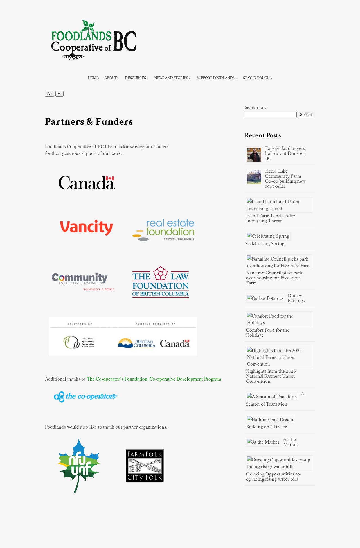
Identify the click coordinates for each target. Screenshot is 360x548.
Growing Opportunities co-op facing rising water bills (274, 476)
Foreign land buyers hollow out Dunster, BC (285, 153)
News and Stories (172, 77)
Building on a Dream (266, 427)
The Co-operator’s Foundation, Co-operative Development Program (154, 378)
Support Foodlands (217, 77)
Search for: (255, 107)
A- (59, 94)
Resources (137, 77)
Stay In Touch (257, 77)
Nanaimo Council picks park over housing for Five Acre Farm (274, 278)
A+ (49, 94)
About (112, 77)
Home (93, 77)
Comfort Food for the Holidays (267, 332)
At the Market (290, 442)
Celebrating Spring (265, 243)
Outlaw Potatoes (296, 298)
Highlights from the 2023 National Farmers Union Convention (271, 376)
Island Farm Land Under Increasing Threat (270, 218)
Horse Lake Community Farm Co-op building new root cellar (285, 178)
